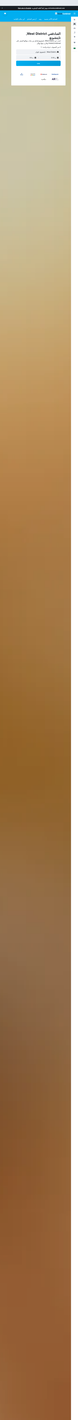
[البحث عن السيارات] (74, 28)
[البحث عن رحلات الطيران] (74, 20)
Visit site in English (24, 8)
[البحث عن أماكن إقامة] (74, 24)
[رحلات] (74, 42)
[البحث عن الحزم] (74, 32)
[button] (2, 8)
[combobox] (50, 47)
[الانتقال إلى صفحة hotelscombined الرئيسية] (63, 13)
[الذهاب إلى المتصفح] (74, 37)
